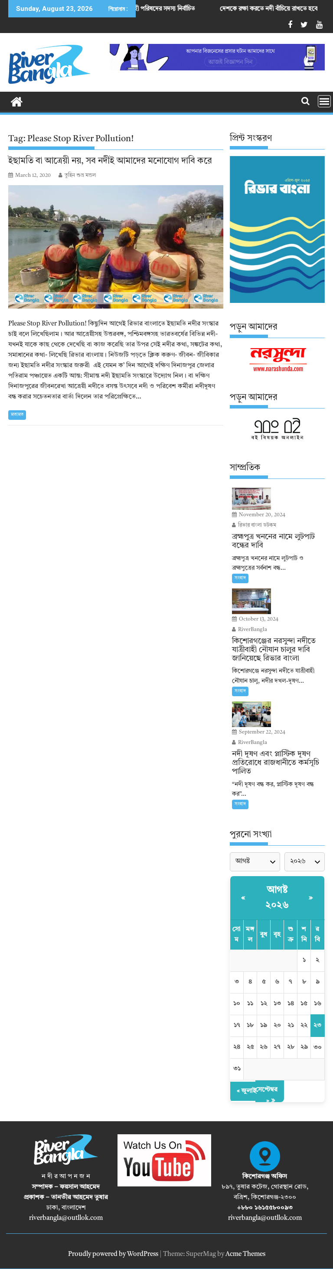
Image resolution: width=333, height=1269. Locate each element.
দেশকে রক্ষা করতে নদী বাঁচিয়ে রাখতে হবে (238, 9)
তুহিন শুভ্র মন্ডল (80, 175)
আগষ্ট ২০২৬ (277, 897)
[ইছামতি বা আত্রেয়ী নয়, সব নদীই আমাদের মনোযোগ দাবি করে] (115, 247)
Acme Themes (245, 1254)
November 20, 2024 (261, 515)
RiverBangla (252, 629)
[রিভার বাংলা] (16, 101)
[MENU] (324, 101)
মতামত (17, 414)
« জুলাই (246, 1091)
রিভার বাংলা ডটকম (256, 525)
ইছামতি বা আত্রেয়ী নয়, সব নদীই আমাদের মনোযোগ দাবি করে (110, 161)
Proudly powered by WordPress (113, 1254)
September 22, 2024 (261, 732)
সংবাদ (240, 578)
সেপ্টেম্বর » (266, 1095)
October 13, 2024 (258, 619)
